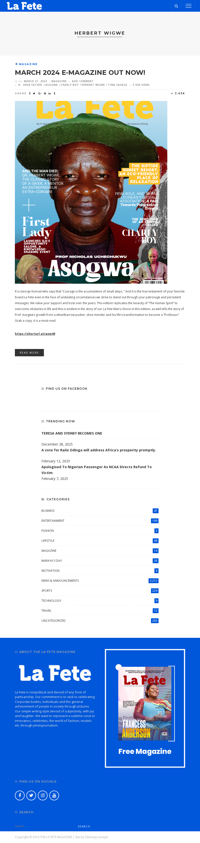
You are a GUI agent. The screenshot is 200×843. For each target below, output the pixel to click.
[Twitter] (31, 795)
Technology (99, 601)
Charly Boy (70, 85)
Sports (99, 591)
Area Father (32, 85)
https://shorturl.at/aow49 (35, 334)
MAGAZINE (28, 64)
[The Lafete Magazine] (24, 5)
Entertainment (99, 521)
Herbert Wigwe (93, 85)
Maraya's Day (99, 561)
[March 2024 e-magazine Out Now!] (91, 192)
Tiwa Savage (117, 85)
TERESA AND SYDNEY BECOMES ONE (71, 433)
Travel (99, 611)
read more (29, 352)
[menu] (188, 6)
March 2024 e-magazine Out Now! (80, 72)
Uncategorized (99, 621)
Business (99, 511)
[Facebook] (20, 795)
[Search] (176, 6)
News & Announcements (99, 581)
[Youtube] (54, 795)
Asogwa (51, 85)
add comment (83, 81)
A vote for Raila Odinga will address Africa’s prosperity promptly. (99, 450)
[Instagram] (43, 795)
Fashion (99, 531)
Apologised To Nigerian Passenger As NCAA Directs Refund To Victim (96, 470)
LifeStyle (99, 541)
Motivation (99, 571)
